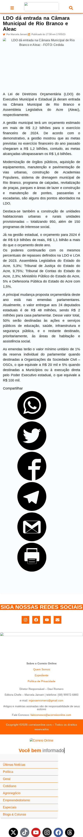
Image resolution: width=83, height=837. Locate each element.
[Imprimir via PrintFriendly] (32, 570)
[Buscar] (71, 8)
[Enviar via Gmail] (32, 540)
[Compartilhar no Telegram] (32, 510)
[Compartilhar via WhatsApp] (32, 419)
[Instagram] (25, 620)
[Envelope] (57, 620)
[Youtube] (47, 620)
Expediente (41, 675)
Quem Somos (41, 669)
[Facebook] (36, 620)
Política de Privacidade (41, 681)
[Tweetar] (32, 449)
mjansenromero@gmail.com (46, 700)
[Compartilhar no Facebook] (32, 479)
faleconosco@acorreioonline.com (50, 714)
